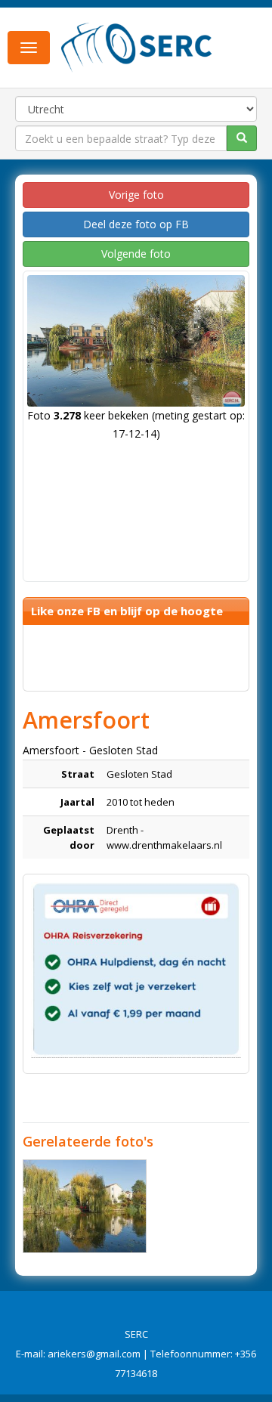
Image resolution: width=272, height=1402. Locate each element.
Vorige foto (136, 194)
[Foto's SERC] (136, 46)
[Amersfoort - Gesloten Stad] (85, 1206)
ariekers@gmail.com (94, 1353)
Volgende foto (136, 253)
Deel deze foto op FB (136, 224)
